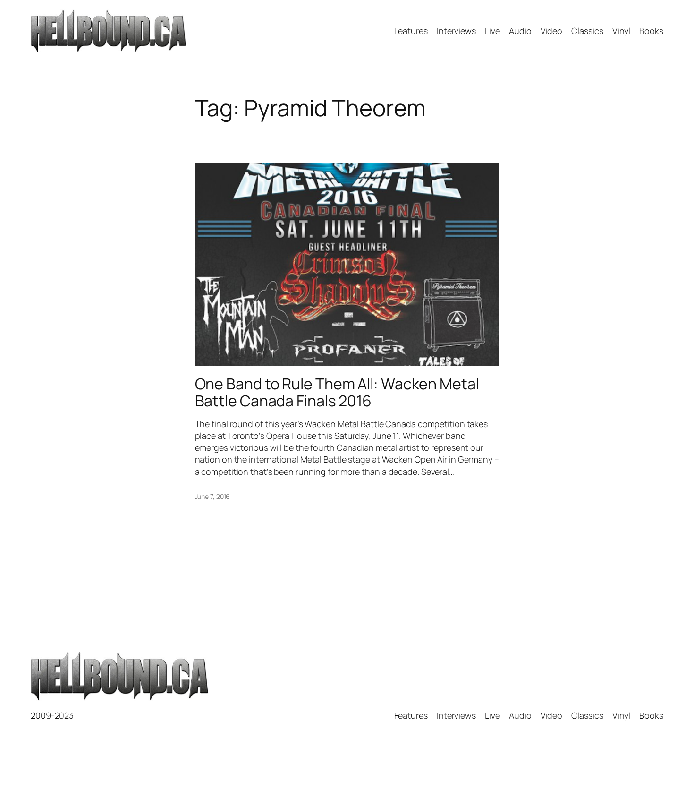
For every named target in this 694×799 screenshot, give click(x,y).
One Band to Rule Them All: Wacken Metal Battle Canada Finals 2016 (337, 392)
